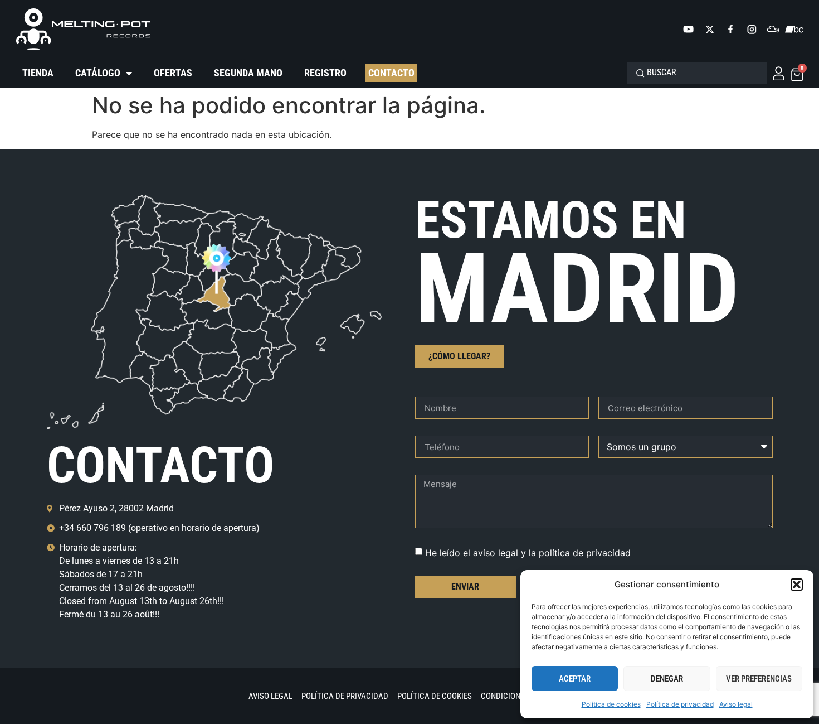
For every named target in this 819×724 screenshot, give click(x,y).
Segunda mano (248, 73)
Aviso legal (736, 704)
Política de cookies (611, 704)
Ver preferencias (759, 679)
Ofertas (173, 73)
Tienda (37, 73)
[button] (796, 584)
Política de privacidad (680, 704)
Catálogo (97, 73)
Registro (325, 73)
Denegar (667, 679)
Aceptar (575, 679)
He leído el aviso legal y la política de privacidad (528, 552)
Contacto (391, 73)
